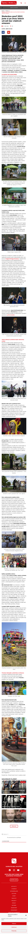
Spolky (14, 904)
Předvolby (14, 930)
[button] (26, 915)
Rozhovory (14, 909)
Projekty (14, 902)
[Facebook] (9, 8)
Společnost (14, 911)
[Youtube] (18, 8)
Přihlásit (14, 827)
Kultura (7, 12)
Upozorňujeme (14, 892)
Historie (14, 906)
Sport (14, 897)
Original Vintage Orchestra (12, 260)
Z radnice (14, 890)
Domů (3, 12)
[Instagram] (14, 8)
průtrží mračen (11, 316)
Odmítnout (14, 927)
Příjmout (14, 923)
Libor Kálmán (8, 30)
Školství (14, 899)
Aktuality (14, 887)
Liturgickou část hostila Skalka (9, 75)
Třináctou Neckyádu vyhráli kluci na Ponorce (13, 674)
